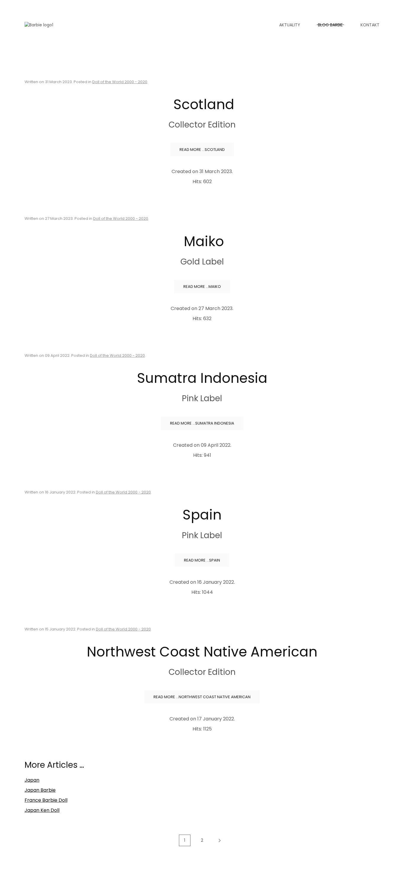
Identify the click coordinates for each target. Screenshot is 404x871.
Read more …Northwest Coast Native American (202, 697)
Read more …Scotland (202, 149)
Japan (32, 780)
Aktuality (289, 25)
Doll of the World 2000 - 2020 (119, 82)
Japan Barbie (40, 790)
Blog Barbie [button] (330, 25)
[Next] (219, 840)
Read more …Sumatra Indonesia (202, 423)
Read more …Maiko (202, 286)
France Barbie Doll (46, 800)
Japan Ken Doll (42, 810)
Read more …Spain (202, 560)
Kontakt (370, 25)
